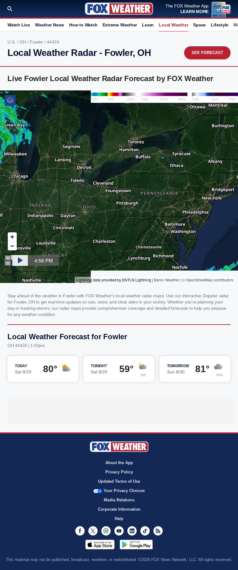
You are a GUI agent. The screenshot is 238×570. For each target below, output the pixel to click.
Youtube (119, 531)
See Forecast (207, 52)
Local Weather (173, 24)
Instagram (106, 531)
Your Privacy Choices (124, 490)
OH (23, 41)
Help (119, 518)
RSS (158, 531)
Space (199, 24)
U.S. (12, 41)
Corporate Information (119, 509)
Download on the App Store (100, 544)
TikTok (145, 531)
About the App (119, 462)
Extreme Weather (120, 24)
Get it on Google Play (136, 544)
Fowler (37, 41)
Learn (148, 24)
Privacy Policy (119, 472)
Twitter (93, 531)
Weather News (49, 24)
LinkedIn (132, 531)
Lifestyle (219, 24)
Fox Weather (119, 8)
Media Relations (119, 500)
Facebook (80, 531)
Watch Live (18, 24)
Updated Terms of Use (119, 481)
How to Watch (83, 24)
